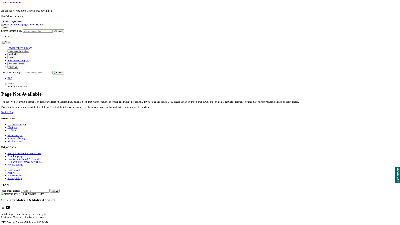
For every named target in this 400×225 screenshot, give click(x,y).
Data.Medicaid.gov (17, 124)
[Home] (22, 24)
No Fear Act (14, 170)
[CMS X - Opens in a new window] (3, 209)
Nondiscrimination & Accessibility (24, 159)
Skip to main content (11, 2)
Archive (11, 172)
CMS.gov (12, 127)
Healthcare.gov (15, 135)
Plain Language (15, 156)
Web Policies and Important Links (24, 153)
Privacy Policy (15, 178)
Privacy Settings (15, 164)
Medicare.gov (14, 141)
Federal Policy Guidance (20, 48)
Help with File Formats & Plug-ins (25, 162)
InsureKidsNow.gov (18, 138)
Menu (5, 28)
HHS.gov (12, 130)
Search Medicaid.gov (12, 31)
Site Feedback (14, 175)
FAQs (10, 36)
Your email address (10, 190)
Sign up (54, 191)
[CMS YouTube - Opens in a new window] (7, 209)
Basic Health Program (18, 60)
